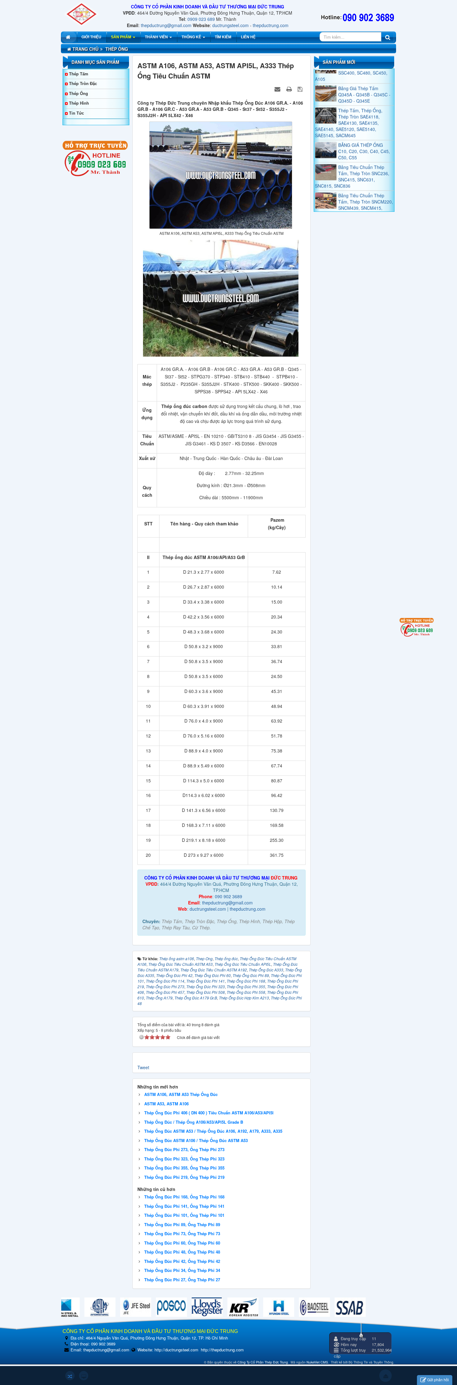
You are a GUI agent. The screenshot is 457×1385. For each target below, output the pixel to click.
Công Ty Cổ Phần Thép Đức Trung (263, 1362)
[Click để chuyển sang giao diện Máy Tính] (83, 1375)
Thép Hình (79, 103)
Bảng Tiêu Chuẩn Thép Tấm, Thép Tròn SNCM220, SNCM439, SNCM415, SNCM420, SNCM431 (354, 184)
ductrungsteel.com (230, 25)
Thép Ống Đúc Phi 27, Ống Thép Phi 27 (182, 1280)
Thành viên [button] (157, 37)
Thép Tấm (78, 74)
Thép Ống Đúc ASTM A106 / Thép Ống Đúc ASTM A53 (196, 1140)
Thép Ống (78, 93)
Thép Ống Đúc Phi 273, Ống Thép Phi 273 (184, 1149)
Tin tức (76, 113)
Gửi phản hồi (438, 1379)
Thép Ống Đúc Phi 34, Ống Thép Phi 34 (182, 1270)
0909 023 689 (201, 19)
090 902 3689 (228, 896)
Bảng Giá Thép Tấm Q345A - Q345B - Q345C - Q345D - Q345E (364, 74)
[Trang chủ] (68, 37)
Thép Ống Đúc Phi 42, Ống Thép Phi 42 (182, 1261)
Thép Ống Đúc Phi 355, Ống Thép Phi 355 (184, 1168)
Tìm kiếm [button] (223, 37)
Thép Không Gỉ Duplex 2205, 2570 (360, 207)
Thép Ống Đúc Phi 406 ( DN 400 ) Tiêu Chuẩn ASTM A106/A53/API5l (209, 1113)
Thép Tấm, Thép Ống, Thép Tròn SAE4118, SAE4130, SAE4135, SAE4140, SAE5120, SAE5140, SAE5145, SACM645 (348, 102)
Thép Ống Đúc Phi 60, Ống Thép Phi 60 (182, 1243)
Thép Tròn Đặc (83, 83)
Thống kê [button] (192, 37)
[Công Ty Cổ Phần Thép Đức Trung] (81, 13)
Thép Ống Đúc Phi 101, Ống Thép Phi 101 (184, 1215)
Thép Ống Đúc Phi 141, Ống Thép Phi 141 (184, 1206)
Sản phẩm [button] (121, 37)
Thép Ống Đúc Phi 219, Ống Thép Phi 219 (184, 1177)
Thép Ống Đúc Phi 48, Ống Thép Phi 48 (182, 1252)
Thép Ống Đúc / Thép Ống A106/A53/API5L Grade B (193, 1122)
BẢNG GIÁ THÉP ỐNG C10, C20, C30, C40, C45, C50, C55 (364, 131)
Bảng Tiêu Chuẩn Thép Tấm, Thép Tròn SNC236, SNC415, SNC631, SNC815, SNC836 (352, 156)
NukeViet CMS (317, 1362)
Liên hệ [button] (248, 37)
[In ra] (289, 89)
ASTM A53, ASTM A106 (166, 1104)
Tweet (143, 1067)
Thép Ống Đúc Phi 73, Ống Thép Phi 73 (182, 1233)
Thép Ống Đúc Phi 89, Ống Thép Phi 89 (182, 1224)
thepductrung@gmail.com (166, 25)
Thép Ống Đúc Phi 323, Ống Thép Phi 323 (184, 1159)
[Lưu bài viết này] (301, 89)
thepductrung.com (271, 25)
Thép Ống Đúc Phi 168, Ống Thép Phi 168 (184, 1197)
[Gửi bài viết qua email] (278, 89)
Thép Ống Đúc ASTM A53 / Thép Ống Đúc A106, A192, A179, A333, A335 (213, 1131)
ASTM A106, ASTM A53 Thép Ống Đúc (181, 1094)
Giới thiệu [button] (91, 37)
